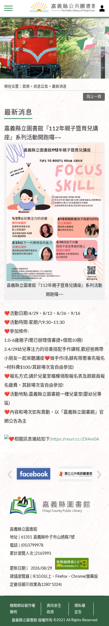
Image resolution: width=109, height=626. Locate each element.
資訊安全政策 (54, 609)
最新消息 (59, 86)
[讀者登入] (102, 8)
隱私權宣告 (79, 609)
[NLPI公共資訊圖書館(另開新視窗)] (75, 473)
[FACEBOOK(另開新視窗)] (33, 473)
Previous (9, 474)
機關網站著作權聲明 (22, 609)
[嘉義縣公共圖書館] (61, 8)
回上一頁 (94, 96)
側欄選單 (8, 8)
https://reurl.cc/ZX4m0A (75, 439)
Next (99, 474)
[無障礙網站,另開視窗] (72, 568)
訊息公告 (41, 86)
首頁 (26, 86)
